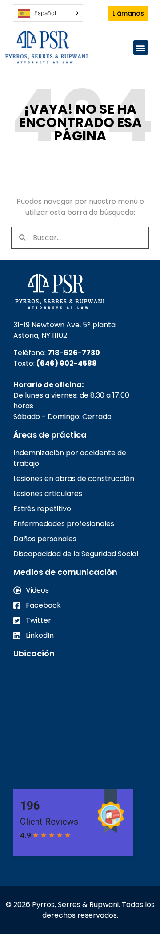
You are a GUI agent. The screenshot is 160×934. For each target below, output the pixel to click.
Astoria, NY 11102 (40, 335)
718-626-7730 (74, 353)
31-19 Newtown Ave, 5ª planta (64, 325)
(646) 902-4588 (66, 363)
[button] (140, 47)
